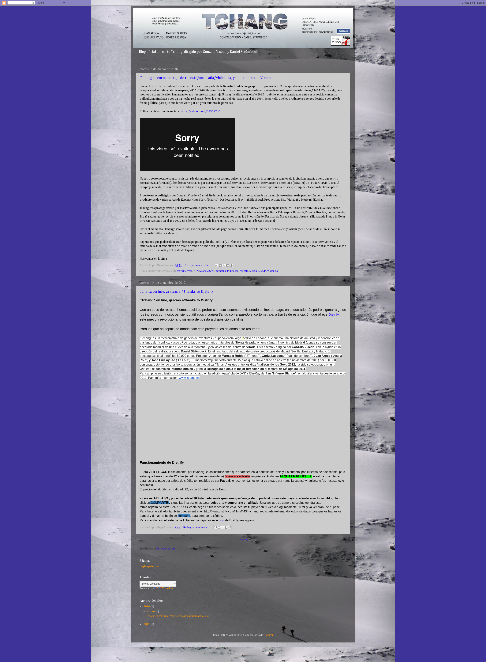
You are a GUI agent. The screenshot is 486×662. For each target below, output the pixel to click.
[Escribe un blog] (220, 265)
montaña (220, 271)
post (221, 520)
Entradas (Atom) (166, 548)
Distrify (333, 314)
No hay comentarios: (197, 265)
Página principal (149, 566)
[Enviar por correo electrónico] (217, 265)
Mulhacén (232, 271)
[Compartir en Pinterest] (231, 265)
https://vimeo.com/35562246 (200, 111)
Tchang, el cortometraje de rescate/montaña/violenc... (178, 616)
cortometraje (184, 271)
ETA (195, 271)
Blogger (268, 635)
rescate (244, 271)
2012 (147, 624)
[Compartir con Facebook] (228, 265)
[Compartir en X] (224, 265)
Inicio (243, 540)
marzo (151, 611)
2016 (147, 606)
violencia (272, 271)
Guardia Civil (206, 271)
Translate (168, 588)
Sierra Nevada (257, 271)
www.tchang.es (189, 377)
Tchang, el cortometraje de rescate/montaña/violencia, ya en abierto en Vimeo (205, 78)
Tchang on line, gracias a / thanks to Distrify (177, 291)
